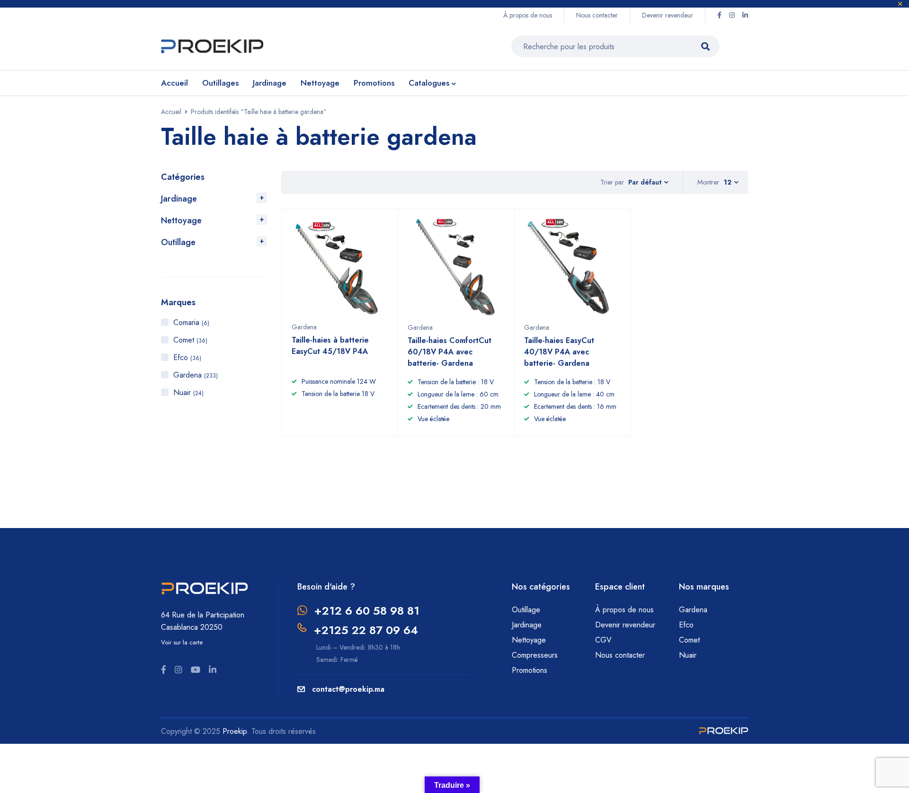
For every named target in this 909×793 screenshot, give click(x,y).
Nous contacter (597, 15)
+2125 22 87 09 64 (366, 630)
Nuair (188, 392)
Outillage (178, 242)
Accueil (171, 111)
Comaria (191, 322)
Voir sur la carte (182, 642)
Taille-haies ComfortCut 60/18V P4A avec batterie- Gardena (449, 352)
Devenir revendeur (667, 15)
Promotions (529, 670)
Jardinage (179, 199)
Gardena (195, 375)
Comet (190, 340)
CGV (603, 639)
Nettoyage (181, 220)
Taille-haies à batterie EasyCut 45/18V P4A (330, 346)
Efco (187, 357)
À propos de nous (527, 15)
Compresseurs (536, 655)
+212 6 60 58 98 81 (366, 610)
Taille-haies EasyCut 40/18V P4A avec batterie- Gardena (559, 352)
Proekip (235, 731)
